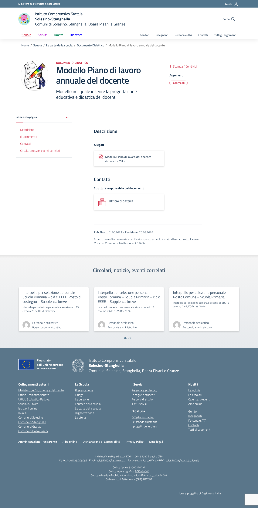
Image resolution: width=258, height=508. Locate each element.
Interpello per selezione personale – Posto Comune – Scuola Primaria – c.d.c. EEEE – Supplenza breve (129, 296)
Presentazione (84, 390)
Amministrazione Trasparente (37, 441)
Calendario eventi (199, 399)
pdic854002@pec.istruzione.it (182, 460)
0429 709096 (79, 460)
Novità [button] (58, 34)
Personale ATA (183, 35)
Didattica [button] (76, 34)
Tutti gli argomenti (225, 35)
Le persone (82, 399)
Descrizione (27, 129)
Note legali (156, 441)
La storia (80, 417)
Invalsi (22, 413)
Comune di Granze (29, 426)
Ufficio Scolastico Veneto (33, 395)
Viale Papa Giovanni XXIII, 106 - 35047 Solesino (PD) (134, 456)
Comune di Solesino (30, 417)
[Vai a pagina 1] (125, 338)
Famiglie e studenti (143, 395)
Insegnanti (162, 35)
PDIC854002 (142, 471)
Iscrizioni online (27, 408)
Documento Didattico (72, 62)
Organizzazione (84, 413)
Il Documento (28, 136)
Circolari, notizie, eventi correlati (40, 150)
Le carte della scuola (88, 408)
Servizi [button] (42, 34)
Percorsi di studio (142, 399)
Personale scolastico (144, 390)
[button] (44, 117)
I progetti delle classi (144, 426)
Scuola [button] (26, 34)
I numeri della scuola (88, 404)
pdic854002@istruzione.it (111, 460)
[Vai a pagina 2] (129, 338)
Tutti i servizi (139, 404)
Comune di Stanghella (32, 422)
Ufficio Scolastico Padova (33, 399)
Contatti (203, 35)
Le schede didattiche (145, 421)
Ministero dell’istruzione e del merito (41, 390)
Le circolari (195, 395)
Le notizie (194, 390)
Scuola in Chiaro (28, 404)
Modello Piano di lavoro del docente (128, 157)
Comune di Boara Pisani (33, 431)
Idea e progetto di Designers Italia (200, 493)
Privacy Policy (135, 441)
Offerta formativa (143, 417)
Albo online (195, 404)
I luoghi (79, 395)
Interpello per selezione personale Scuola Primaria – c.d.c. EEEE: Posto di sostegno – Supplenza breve (51, 296)
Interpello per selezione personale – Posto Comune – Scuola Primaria (201, 294)
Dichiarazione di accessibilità (101, 441)
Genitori (144, 35)
